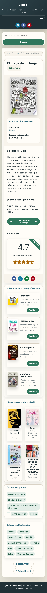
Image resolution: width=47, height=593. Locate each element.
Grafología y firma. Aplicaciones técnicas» (22, 506)
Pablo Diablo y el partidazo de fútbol (14, 470)
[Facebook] (23, 25)
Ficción (11, 532)
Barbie (32, 428)
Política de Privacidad (32, 585)
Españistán (25, 295)
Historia (35, 543)
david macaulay (19, 514)
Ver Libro (33, 310)
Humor (16, 53)
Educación (23, 532)
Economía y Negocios (17, 543)
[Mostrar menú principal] (42, 19)
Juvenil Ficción (15, 537)
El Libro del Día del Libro (26, 375)
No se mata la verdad (14, 431)
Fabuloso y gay (27, 321)
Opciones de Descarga (24, 221)
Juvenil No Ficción (24, 548)
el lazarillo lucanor (16, 500)
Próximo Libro (22, 571)
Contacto (20, 589)
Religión (29, 537)
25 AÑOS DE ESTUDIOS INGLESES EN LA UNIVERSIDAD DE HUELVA (32, 465)
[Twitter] (17, 25)
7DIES (24, 5)
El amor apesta (27, 347)
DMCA (29, 589)
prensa (33, 514)
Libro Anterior (24, 564)
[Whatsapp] (26, 278)
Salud (10, 554)
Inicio (8, 53)
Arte (10, 548)
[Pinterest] (29, 25)
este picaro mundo (16, 494)
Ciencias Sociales (25, 554)
